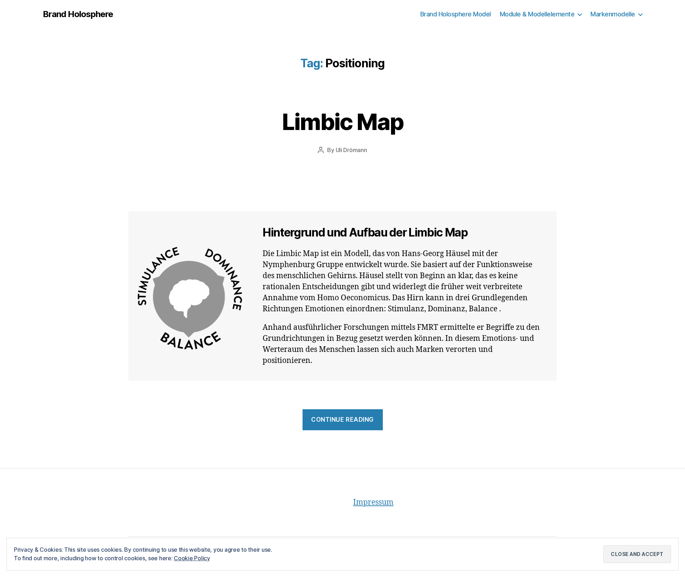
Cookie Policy (192, 558)
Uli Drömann (351, 150)
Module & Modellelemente (537, 14)
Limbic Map (342, 121)
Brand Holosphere (78, 14)
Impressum (373, 502)
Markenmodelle (612, 14)
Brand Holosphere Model (455, 14)
